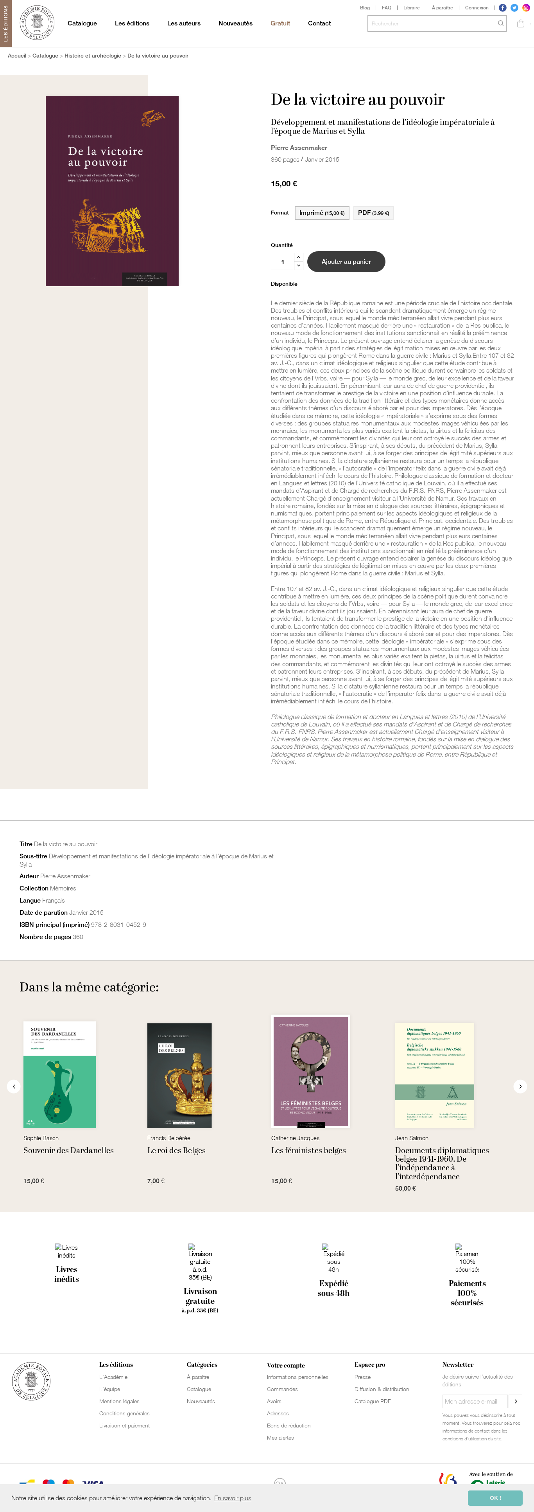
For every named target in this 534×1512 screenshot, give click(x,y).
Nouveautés (236, 23)
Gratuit (280, 23)
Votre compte (286, 1365)
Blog (365, 7)
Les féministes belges (308, 1151)
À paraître (442, 7)
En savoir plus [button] (232, 1497)
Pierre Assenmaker (299, 147)
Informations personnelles (297, 1376)
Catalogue (82, 23)
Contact (319, 23)
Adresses (278, 1413)
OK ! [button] (495, 1497)
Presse (363, 1376)
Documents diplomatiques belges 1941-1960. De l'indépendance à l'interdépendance (442, 1164)
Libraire (411, 7)
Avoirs (274, 1401)
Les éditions (132, 23)
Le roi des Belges (176, 1151)
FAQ (386, 7)
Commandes (282, 1389)
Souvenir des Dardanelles (68, 1151)
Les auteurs (184, 23)
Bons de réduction (289, 1425)
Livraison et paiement (124, 1425)
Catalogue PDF (373, 1401)
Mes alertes (280, 1437)
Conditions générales (124, 1413)
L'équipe (109, 1389)
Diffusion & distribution (382, 1389)
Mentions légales (119, 1401)
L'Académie (113, 1376)
